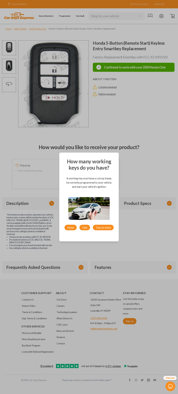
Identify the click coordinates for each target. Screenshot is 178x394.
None (70, 227)
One (84, 227)
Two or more (103, 227)
